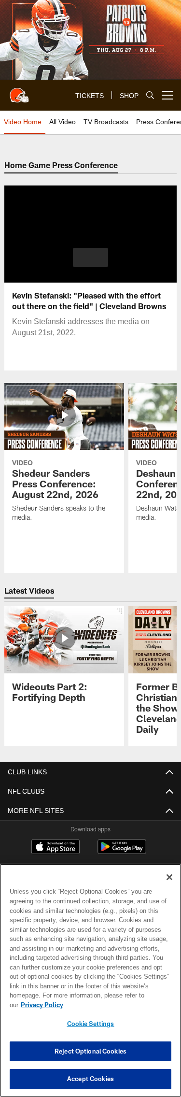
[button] (90, 257)
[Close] (169, 887)
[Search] (150, 95)
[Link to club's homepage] (19, 91)
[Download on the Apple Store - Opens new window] (55, 848)
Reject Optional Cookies (90, 1051)
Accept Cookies (90, 1079)
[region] (90, 985)
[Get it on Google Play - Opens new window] (122, 851)
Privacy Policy (116, 1005)
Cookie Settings (90, 1023)
